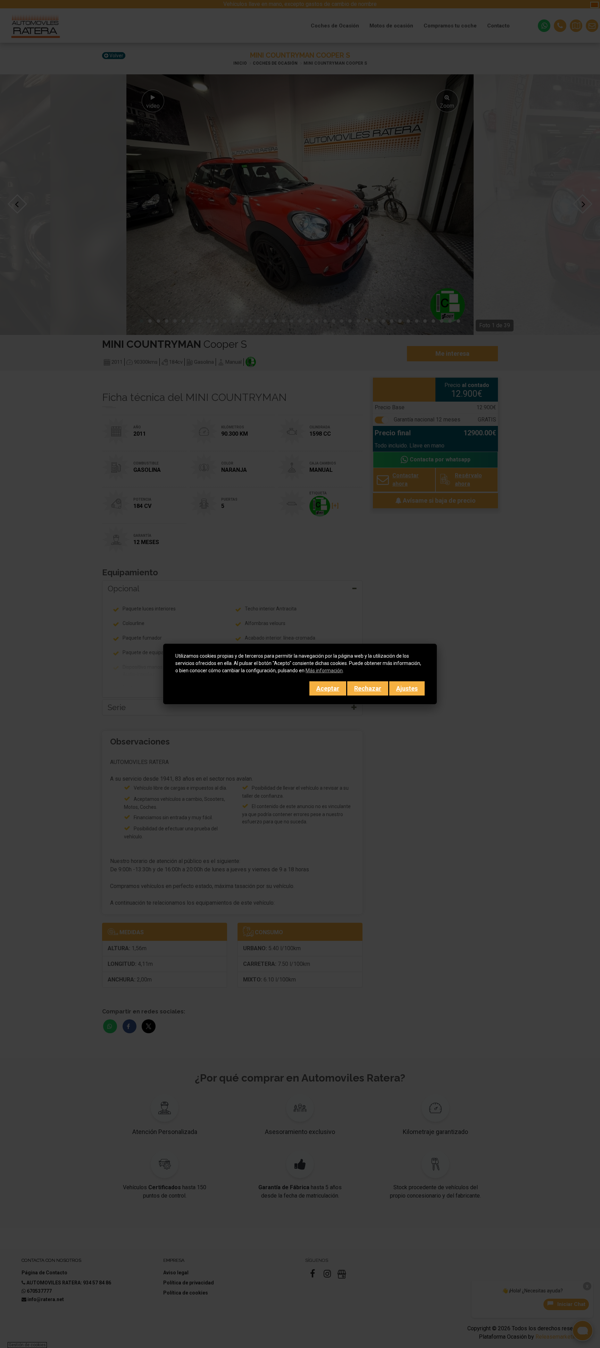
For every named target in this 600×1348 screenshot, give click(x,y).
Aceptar (327, 688)
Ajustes (407, 688)
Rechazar (367, 688)
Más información (324, 670)
